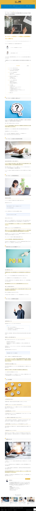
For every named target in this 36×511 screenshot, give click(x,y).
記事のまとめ (11, 92)
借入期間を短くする (12, 77)
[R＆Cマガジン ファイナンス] (18, 2)
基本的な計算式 (12, 73)
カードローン (15, 11)
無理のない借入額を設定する (13, 82)
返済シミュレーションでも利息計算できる (15, 74)
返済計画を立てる (12, 81)
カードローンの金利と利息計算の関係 (14, 69)
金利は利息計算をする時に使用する (14, 70)
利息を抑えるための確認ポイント (14, 76)
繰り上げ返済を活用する (13, 78)
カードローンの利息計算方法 (13, 72)
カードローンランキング (18, 7)
